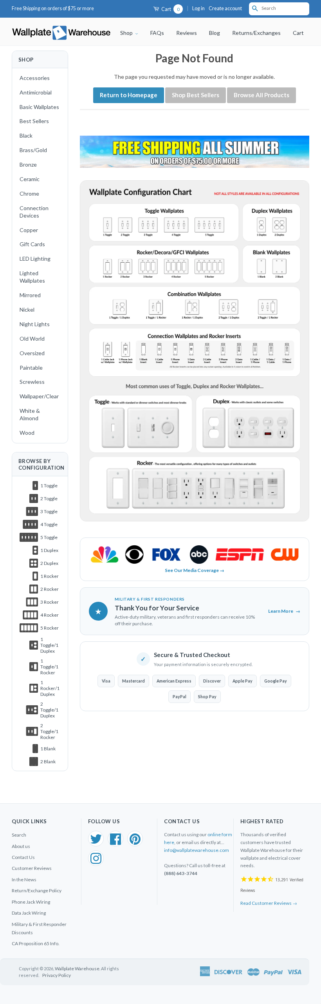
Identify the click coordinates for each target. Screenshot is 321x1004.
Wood (27, 432)
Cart (169, 9)
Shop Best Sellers (195, 94)
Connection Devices (34, 212)
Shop (127, 32)
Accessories (35, 77)
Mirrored (30, 295)
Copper (29, 230)
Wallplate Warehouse (77, 968)
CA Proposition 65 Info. (36, 943)
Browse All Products (261, 94)
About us (21, 846)
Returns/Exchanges (256, 32)
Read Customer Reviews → (268, 903)
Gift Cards (32, 244)
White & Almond (30, 414)
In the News (24, 879)
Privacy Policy (56, 975)
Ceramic (30, 179)
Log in (198, 8)
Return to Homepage (128, 94)
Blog (214, 32)
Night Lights (35, 324)
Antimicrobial (36, 92)
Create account (225, 8)
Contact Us (23, 857)
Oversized (32, 353)
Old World (32, 338)
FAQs (157, 32)
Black (26, 135)
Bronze (28, 164)
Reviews (186, 32)
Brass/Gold (33, 150)
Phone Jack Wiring (31, 902)
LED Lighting (35, 258)
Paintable (31, 367)
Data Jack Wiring (29, 913)
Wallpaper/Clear (39, 396)
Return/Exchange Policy (36, 890)
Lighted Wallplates (32, 277)
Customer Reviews (32, 868)
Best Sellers (34, 121)
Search (19, 835)
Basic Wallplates (39, 106)
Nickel (27, 309)
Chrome (29, 193)
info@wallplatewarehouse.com (196, 850)
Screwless (32, 381)
